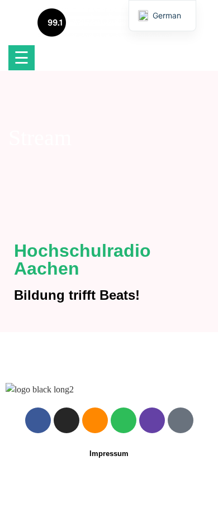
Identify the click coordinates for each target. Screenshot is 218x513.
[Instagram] (66, 420)
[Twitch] (152, 420)
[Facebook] (38, 420)
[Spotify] (123, 420)
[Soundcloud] (95, 420)
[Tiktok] (180, 420)
